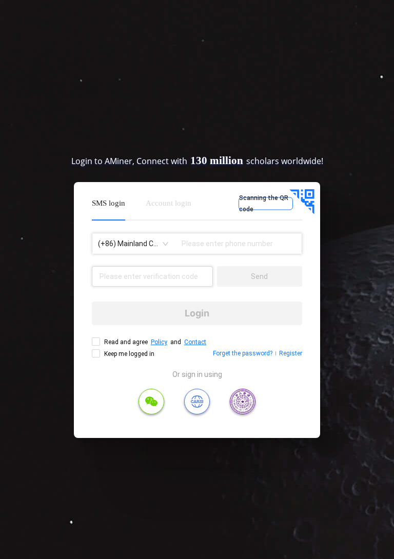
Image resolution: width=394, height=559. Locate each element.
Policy (159, 342)
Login (197, 313)
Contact (195, 342)
